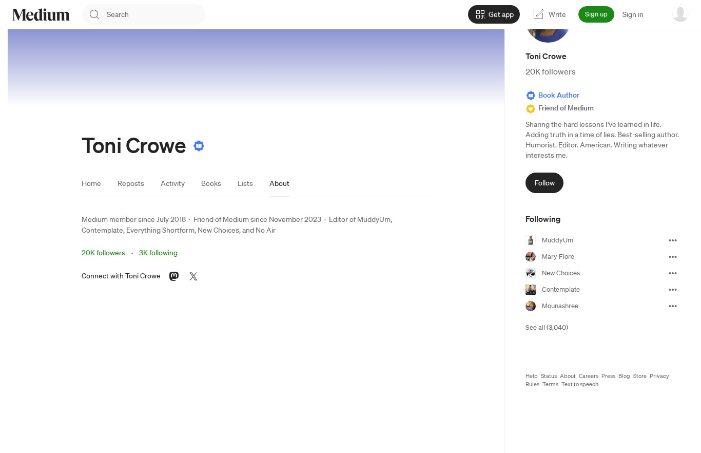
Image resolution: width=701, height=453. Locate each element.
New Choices (218, 230)
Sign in (633, 14)
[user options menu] (680, 13)
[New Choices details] (673, 273)
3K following (158, 252)
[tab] (91, 183)
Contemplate (102, 230)
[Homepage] (41, 14)
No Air (266, 230)
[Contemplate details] (673, 289)
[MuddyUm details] (673, 240)
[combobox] (156, 14)
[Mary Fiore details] (673, 257)
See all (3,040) (546, 327)
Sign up (596, 14)
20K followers (103, 252)
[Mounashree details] (673, 306)
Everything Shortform (160, 230)
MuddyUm (374, 219)
